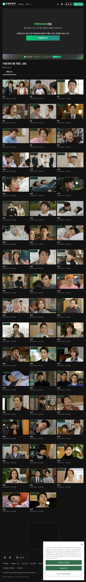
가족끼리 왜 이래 (11, 63)
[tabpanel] (43, 296)
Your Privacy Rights (63, 574)
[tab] (9, 72)
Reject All (63, 568)
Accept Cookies (64, 562)
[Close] (81, 544)
